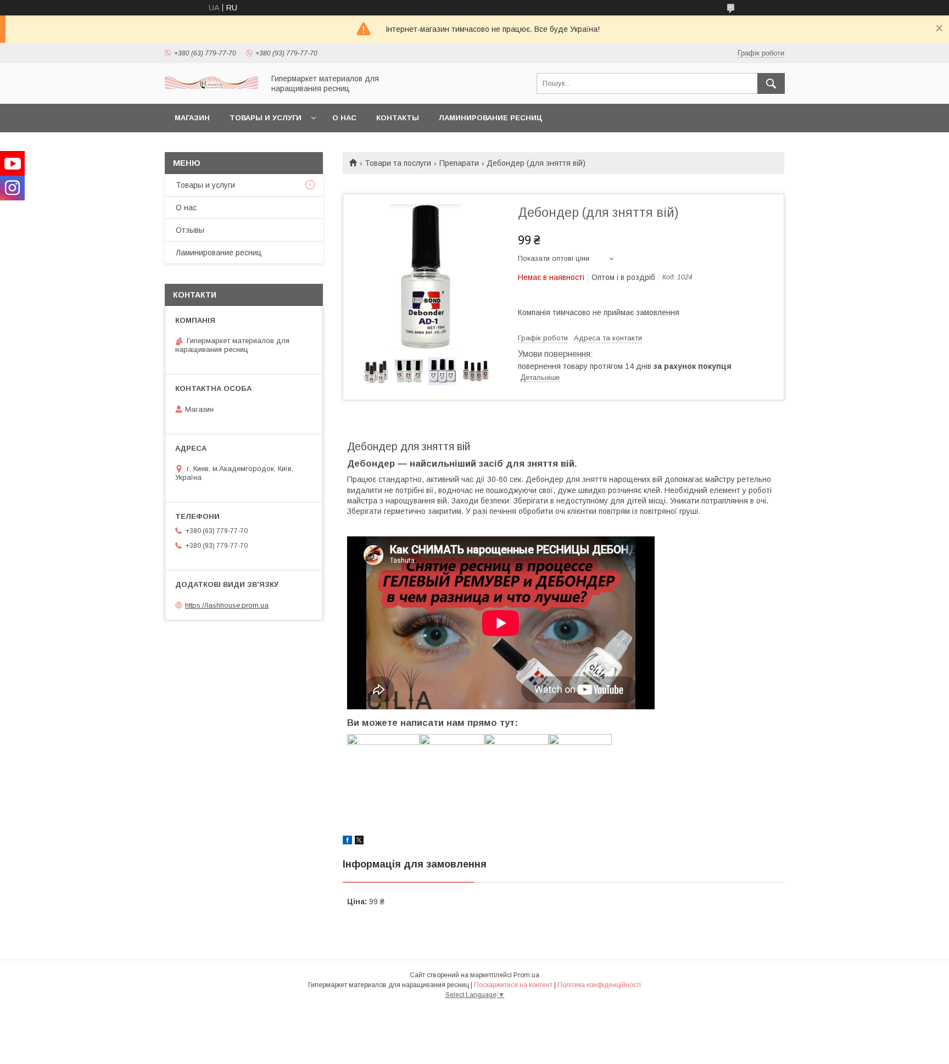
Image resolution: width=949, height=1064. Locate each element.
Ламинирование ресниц (490, 118)
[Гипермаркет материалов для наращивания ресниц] (211, 86)
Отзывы (190, 230)
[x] (359, 841)
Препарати (459, 163)
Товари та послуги (398, 163)
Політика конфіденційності (599, 985)
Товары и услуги (266, 118)
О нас (344, 118)
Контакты (397, 118)
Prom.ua (526, 975)
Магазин (192, 118)
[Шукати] (771, 83)
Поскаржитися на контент (513, 985)
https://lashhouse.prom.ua (227, 605)
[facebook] (347, 841)
